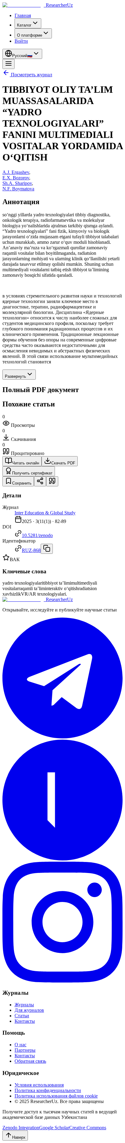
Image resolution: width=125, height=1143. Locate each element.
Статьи (22, 1015)
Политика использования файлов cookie (56, 1095)
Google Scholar (54, 1127)
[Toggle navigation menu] (8, 64)
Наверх (18, 1137)
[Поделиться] (40, 481)
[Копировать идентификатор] (47, 549)
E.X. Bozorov (15, 177)
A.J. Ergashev (15, 172)
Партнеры (25, 1050)
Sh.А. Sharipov (17, 183)
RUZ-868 (31, 550)
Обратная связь (30, 1061)
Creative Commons (87, 1127)
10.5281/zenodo (37, 535)
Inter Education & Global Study (45, 512)
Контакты (25, 1021)
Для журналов (29, 1010)
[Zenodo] (62, 858)
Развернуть (15, 376)
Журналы (24, 1004)
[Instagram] (62, 980)
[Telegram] (62, 736)
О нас (20, 1044)
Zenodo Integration (20, 1127)
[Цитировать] (52, 481)
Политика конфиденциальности (48, 1090)
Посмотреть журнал (31, 74)
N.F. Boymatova (18, 188)
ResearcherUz (59, 5)
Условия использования (39, 1084)
